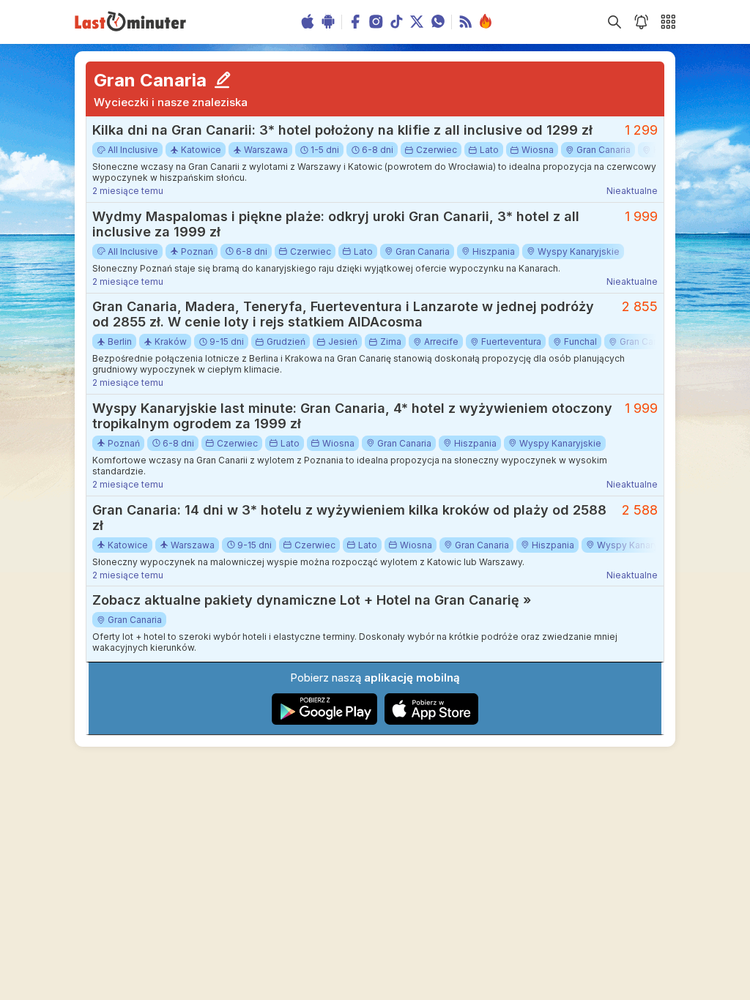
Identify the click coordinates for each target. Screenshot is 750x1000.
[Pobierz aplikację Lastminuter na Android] (325, 721)
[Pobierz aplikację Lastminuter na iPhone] (431, 721)
